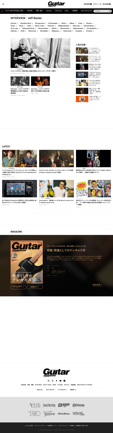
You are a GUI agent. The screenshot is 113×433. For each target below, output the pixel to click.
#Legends (80, 31)
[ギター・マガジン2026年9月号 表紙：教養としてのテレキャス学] (27, 282)
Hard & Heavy (6, 204)
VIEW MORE (97, 285)
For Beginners (62, 389)
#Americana (68, 31)
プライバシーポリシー (40, 425)
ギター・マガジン (15, 15)
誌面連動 (74, 10)
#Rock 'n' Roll (40, 26)
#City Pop (52, 26)
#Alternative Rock (29, 28)
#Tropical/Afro (93, 28)
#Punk (22, 26)
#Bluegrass (57, 31)
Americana (14, 73)
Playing (60, 385)
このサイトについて (63, 425)
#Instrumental (44, 28)
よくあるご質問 (29, 425)
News (66, 10)
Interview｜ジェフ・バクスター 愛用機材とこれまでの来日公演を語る (21, 91)
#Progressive (41, 23)
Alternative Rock (7, 176)
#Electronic (33, 31)
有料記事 (29, 10)
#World (55, 28)
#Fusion (90, 23)
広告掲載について (51, 425)
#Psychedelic (54, 23)
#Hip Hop (15, 31)
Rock (24, 73)
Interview (48, 10)
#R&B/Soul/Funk (64, 26)
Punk (41, 204)
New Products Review (87, 10)
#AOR (24, 31)
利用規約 (72, 425)
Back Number (50, 389)
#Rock (64, 23)
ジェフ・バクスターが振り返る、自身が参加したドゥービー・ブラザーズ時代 (33, 71)
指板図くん (73, 389)
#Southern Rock (27, 23)
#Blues (73, 23)
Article (48, 198)
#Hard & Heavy (90, 26)
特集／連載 (39, 10)
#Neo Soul (77, 26)
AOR (20, 73)
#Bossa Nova (66, 28)
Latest (7, 146)
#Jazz (81, 23)
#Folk (30, 26)
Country (79, 207)
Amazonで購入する (19, 287)
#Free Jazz (16, 28)
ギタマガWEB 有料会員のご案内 (14, 10)
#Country (90, 31)
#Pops (14, 26)
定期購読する (35, 287)
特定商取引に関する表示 (82, 425)
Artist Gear (58, 10)
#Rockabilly (45, 31)
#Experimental (79, 28)
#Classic (15, 23)
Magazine (18, 232)
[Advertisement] (56, 320)
